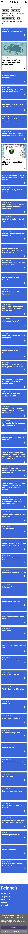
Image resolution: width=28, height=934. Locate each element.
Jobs (2, 912)
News (4, 902)
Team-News (5, 13)
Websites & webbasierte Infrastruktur (11, 7)
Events (12, 13)
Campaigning (5, 10)
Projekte (5, 893)
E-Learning (4, 23)
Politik (18, 18)
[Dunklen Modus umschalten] (26, 2)
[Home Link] (14, 888)
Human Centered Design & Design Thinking (12, 21)
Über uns (5, 899)
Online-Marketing (15, 10)
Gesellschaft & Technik (7, 15)
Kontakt (5, 905)
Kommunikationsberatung (8, 18)
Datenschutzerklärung (6, 920)
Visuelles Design (20, 13)
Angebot (5, 896)
